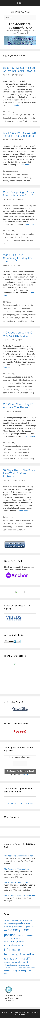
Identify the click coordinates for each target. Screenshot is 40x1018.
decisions (21, 939)
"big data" (7, 920)
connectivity (8, 311)
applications (18, 305)
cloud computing (18, 234)
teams (5, 181)
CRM (9, 523)
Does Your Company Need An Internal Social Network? (19, 69)
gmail (11, 237)
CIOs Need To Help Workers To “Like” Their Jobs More (20, 134)
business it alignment (24, 927)
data (16, 938)
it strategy (15, 962)
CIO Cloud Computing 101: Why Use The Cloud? (18, 334)
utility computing (27, 321)
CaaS (15, 308)
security (22, 968)
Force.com (16, 523)
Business (9, 517)
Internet (24, 315)
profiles (25, 174)
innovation (22, 959)
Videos (8, 302)
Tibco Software (15, 181)
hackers (22, 941)
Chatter (8, 174)
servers (30, 240)
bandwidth (7, 308)
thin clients (14, 321)
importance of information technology (14, 949)
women (6, 973)
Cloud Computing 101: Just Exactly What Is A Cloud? (19, 194)
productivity (7, 968)
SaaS (16, 318)
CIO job (18, 930)
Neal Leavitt (8, 318)
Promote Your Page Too (20, 689)
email (26, 939)
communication (9, 939)
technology (23, 971)
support (15, 118)
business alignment (22, 520)
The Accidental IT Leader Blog (16, 869)
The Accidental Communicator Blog (18, 856)
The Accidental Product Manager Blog (19, 895)
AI (10, 920)
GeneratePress (20, 1015)
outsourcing (19, 965)
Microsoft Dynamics (23, 527)
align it (14, 920)
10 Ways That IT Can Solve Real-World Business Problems (19, 473)
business (9, 520)
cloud (7, 234)
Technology (10, 112)
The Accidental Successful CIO (20, 26)
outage (13, 965)
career (33, 927)
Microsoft (32, 315)
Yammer (33, 121)
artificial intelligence (12, 924)
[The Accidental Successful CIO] (20, 665)
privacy (17, 115)
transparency (17, 121)
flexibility (17, 311)
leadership (24, 962)
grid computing (9, 315)
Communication (11, 171)
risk (17, 968)
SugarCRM (21, 530)
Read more (18, 105)
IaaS (18, 315)
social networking (24, 178)
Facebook (9, 115)
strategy (15, 970)
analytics (31, 920)
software (7, 971)
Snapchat (7, 118)
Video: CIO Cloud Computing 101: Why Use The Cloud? (18, 258)
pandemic (26, 965)
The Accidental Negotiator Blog (17, 882)
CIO (19, 308)
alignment (19, 920)
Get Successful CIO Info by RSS (20, 803)
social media (30, 968)
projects (13, 968)
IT (13, 527)
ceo (32, 520)
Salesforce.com (27, 115)
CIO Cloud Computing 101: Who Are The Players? (18, 406)
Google (17, 237)
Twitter (26, 121)
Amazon (8, 305)
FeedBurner (25, 775)
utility (5, 243)
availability (28, 305)
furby (24, 311)
